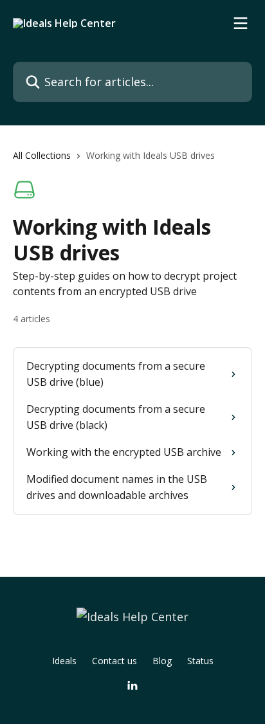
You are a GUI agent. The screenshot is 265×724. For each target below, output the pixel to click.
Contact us (114, 661)
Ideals (64, 661)
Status (200, 661)
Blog (162, 661)
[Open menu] (240, 23)
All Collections (42, 155)
